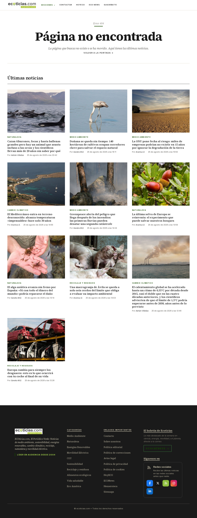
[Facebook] (150, 483)
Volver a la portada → (98, 53)
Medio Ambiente (76, 436)
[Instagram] (174, 483)
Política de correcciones (117, 452)
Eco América (74, 486)
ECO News (94, 5)
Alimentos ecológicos (79, 475)
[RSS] (166, 483)
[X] (158, 483)
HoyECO (80, 5)
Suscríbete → (157, 448)
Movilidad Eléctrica (77, 452)
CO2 (69, 458)
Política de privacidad (116, 464)
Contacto (109, 436)
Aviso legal (110, 458)
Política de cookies (114, 469)
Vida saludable (75, 480)
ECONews (109, 480)
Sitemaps (109, 491)
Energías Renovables (78, 447)
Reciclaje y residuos (78, 469)
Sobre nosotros (112, 441)
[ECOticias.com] (22, 5)
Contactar (65, 5)
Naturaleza (73, 441)
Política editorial (113, 447)
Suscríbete (110, 5)
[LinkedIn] (150, 491)
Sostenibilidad (75, 464)
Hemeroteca (110, 486)
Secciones (47, 5)
